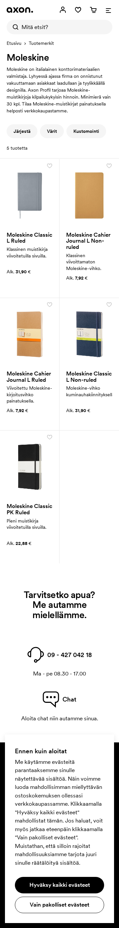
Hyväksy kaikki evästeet (59, 884)
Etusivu (14, 43)
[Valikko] (108, 9)
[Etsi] (14, 27)
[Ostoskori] (93, 9)
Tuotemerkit (41, 43)
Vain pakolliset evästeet (59, 904)
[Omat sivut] (62, 9)
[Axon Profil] (20, 10)
